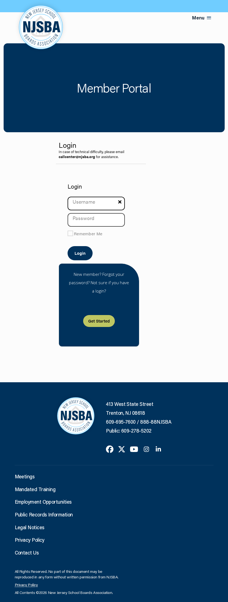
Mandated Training (35, 489)
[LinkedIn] (158, 448)
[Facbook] (109, 448)
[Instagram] (146, 448)
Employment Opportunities (43, 501)
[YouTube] (134, 448)
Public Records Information (44, 514)
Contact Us (27, 552)
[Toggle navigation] (209, 18)
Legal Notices (29, 527)
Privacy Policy (29, 539)
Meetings (25, 476)
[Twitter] (121, 448)
